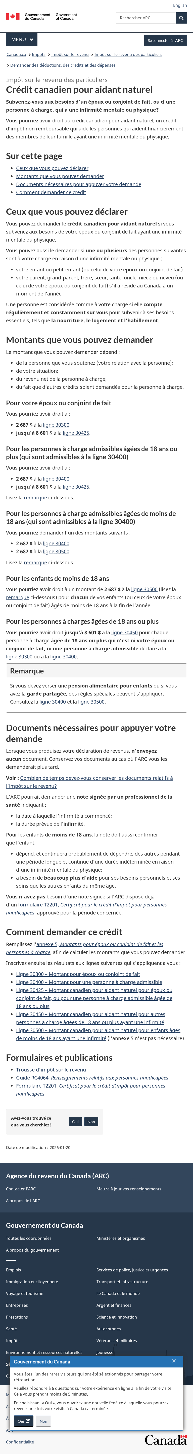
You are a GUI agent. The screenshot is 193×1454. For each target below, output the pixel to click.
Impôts (38, 54)
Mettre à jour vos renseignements (128, 1189)
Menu (24, 39)
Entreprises (17, 1305)
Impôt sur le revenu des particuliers (128, 54)
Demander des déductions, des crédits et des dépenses (63, 65)
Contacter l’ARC (21, 1189)
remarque (35, 497)
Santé (11, 1329)
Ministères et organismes (120, 1238)
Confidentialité (20, 1442)
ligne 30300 (19, 656)
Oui (75, 1121)
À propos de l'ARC (23, 1200)
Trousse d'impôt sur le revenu (51, 1069)
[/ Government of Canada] (41, 16)
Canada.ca (16, 54)
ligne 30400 (56, 478)
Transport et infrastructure (122, 1281)
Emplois (13, 1270)
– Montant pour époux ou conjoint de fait (78, 974)
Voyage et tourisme (24, 1293)
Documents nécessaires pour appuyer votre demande (78, 184)
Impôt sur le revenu (70, 54)
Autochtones (108, 1329)
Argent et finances (113, 1305)
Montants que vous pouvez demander (60, 176)
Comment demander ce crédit (51, 192)
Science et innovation (116, 1317)
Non (45, 1423)
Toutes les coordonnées (29, 1238)
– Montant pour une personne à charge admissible (89, 982)
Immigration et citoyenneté (32, 1281)
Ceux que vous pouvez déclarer (52, 168)
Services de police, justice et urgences (132, 1270)
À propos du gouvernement (32, 1250)
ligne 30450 (124, 632)
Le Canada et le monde (118, 1293)
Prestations (17, 1317)
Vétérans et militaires (116, 1340)
